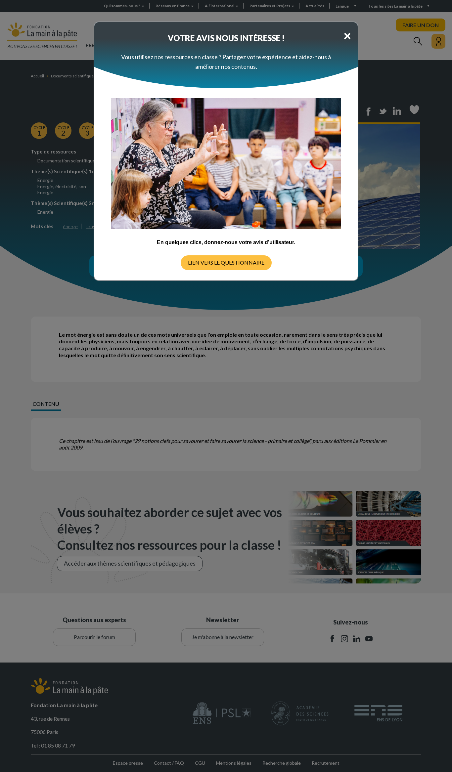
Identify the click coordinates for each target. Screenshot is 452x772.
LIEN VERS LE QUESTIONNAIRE (226, 262)
